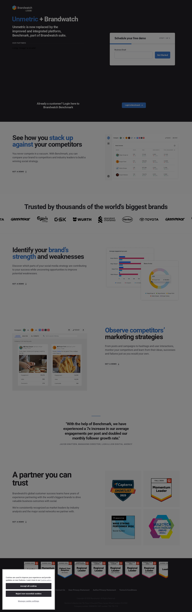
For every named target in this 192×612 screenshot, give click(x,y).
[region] (28, 589)
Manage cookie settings (28, 601)
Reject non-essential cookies (28, 594)
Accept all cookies (28, 586)
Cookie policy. (46, 580)
